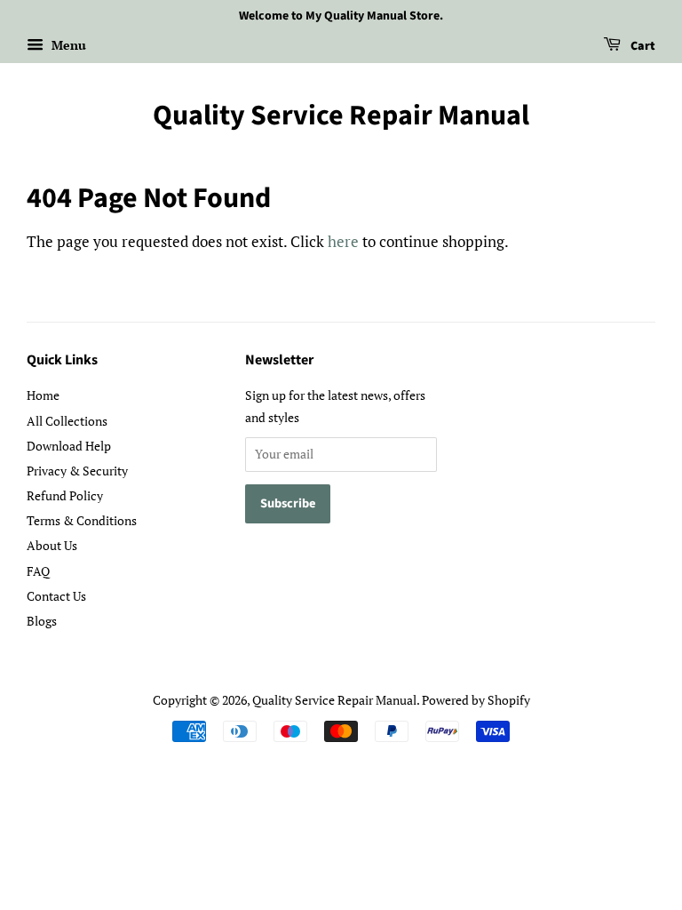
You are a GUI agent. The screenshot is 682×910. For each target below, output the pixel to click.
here (343, 241)
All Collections (67, 420)
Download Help (69, 445)
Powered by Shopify (476, 699)
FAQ (38, 571)
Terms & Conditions (82, 520)
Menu (67, 44)
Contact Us (56, 595)
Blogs (42, 620)
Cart (641, 46)
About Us (52, 545)
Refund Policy (65, 495)
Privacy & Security (77, 470)
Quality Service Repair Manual (341, 115)
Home (43, 395)
